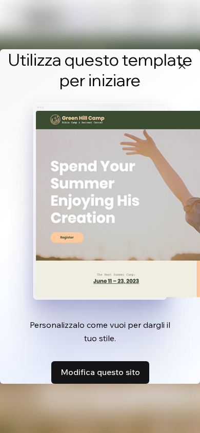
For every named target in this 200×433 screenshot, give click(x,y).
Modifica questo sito (100, 372)
